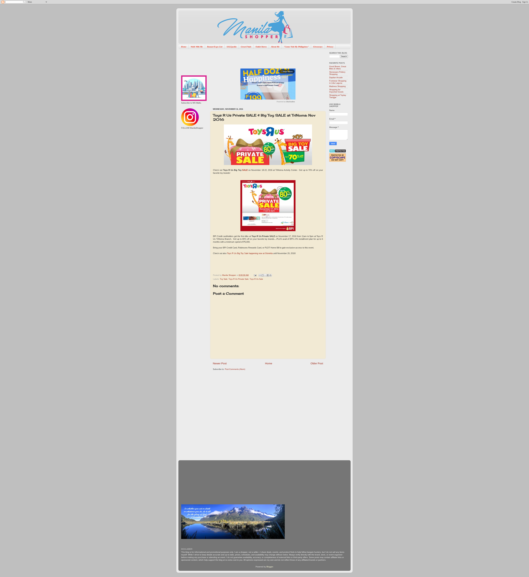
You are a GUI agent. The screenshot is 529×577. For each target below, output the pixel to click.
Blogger (269, 567)
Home (183, 47)
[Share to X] (265, 275)
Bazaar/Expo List (214, 47)
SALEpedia (232, 47)
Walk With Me (197, 47)
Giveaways (317, 47)
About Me (275, 47)
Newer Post (220, 363)
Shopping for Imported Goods (336, 91)
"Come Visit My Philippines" (296, 47)
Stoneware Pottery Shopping (337, 73)
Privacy (330, 47)
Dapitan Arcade (336, 78)
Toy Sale (223, 279)
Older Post (317, 363)
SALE (245, 170)
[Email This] (260, 275)
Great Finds (246, 47)
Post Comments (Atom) (235, 369)
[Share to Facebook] (267, 275)
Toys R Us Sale (256, 279)
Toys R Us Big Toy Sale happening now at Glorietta (250, 253)
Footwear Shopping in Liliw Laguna (337, 82)
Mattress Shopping (337, 86)
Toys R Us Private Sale (239, 279)
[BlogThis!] (262, 275)
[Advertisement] (263, 57)
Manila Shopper (229, 275)
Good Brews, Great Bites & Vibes (337, 67)
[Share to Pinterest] (270, 275)
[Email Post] (255, 275)
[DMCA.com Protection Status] (337, 152)
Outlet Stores (261, 47)
